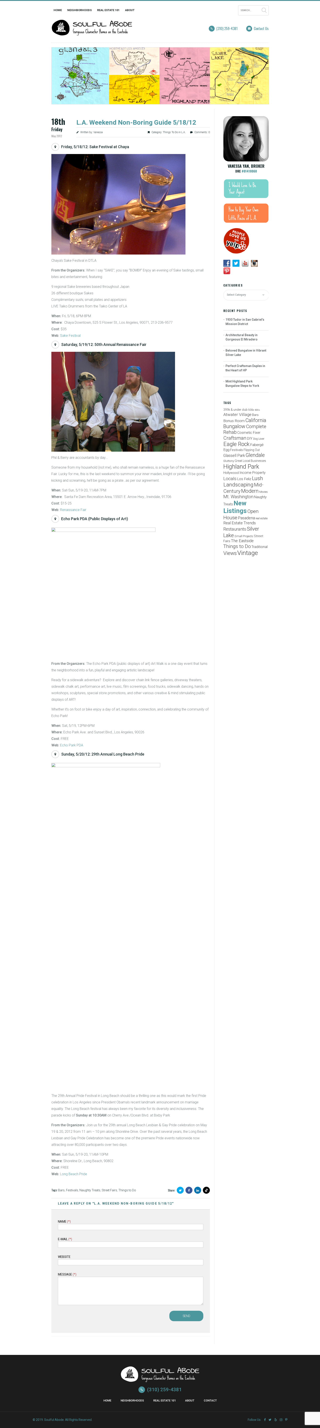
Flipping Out (252, 450)
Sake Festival (70, 336)
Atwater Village (237, 414)
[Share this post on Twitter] (180, 1190)
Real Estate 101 (108, 10)
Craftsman (234, 438)
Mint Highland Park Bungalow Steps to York (242, 383)
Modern (250, 491)
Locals (229, 478)
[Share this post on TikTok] (206, 1190)
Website (64, 1257)
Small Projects (243, 536)
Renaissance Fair (73, 510)
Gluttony (228, 461)
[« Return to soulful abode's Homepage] (91, 33)
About (130, 10)
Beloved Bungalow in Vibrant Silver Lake (246, 353)
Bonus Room (234, 421)
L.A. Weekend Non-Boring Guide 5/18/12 (136, 122)
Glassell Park (234, 455)
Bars (61, 1190)
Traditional (259, 547)
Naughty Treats (89, 1190)
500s (251, 409)
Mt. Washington (238, 496)
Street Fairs (109, 1190)
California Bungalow (244, 423)
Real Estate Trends (239, 523)
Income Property (252, 473)
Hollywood (231, 473)
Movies (263, 491)
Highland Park (241, 466)
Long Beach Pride (73, 1174)
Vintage (247, 552)
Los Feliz (244, 479)
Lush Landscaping (243, 481)
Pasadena (246, 518)
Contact (210, 1400)
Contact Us (261, 28)
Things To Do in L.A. (174, 132)
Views (230, 553)
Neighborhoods (79, 10)
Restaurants (234, 529)
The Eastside (242, 540)
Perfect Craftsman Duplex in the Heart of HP (245, 368)
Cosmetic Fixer (248, 433)
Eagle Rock (236, 444)
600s (257, 410)
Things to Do (127, 1190)
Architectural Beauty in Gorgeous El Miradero (242, 337)
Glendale (255, 455)
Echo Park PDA (71, 745)
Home (58, 10)
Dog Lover (258, 438)
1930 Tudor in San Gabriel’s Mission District (245, 322)
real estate (262, 518)
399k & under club (235, 409)
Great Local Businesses (250, 461)
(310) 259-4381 (226, 28)
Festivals (72, 1190)
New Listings (235, 507)
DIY (250, 438)
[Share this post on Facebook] (188, 1190)
